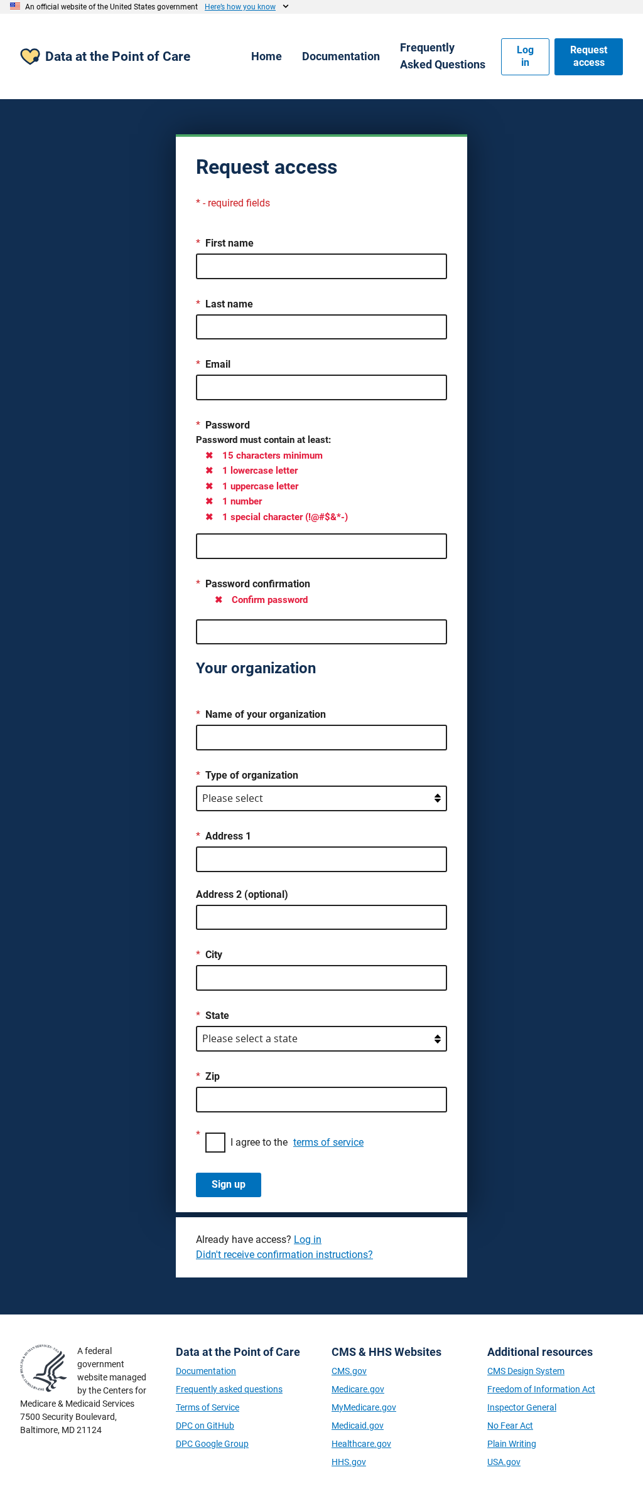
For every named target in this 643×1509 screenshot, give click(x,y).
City (213, 955)
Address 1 (228, 836)
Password (227, 425)
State (217, 1015)
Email (217, 364)
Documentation (341, 56)
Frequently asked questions (229, 1389)
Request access (588, 56)
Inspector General (521, 1407)
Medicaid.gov (358, 1426)
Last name (229, 304)
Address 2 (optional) (242, 894)
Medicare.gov (358, 1389)
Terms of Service (207, 1407)
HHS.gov (349, 1462)
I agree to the (297, 1142)
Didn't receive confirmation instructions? (284, 1255)
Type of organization (251, 775)
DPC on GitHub (205, 1426)
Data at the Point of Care (117, 56)
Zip (212, 1076)
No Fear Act (510, 1426)
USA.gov (504, 1462)
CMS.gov (349, 1371)
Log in (525, 56)
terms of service (328, 1142)
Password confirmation (257, 584)
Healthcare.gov (361, 1444)
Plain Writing (511, 1444)
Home (266, 56)
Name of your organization (265, 714)
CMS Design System (526, 1371)
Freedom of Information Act (541, 1389)
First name (229, 243)
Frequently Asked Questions (442, 56)
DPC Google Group (212, 1444)
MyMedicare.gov (364, 1407)
